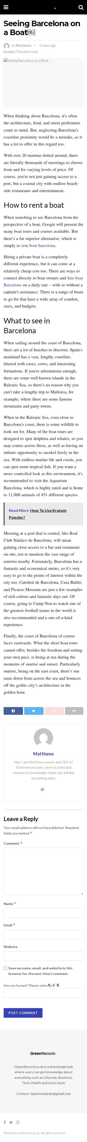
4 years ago (47, 45)
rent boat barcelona (38, 245)
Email (9, 925)
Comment (13, 843)
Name (10, 903)
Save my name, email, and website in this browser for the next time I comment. (40, 970)
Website (10, 947)
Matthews (23, 45)
